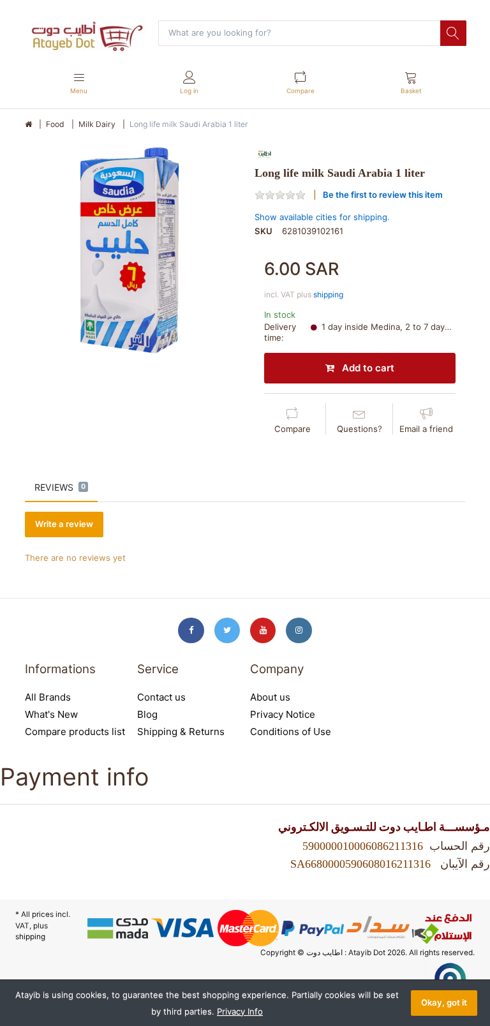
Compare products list (75, 731)
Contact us (161, 697)
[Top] (28, 124)
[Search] (453, 33)
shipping (328, 294)
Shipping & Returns (181, 731)
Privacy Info (240, 1011)
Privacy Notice (282, 714)
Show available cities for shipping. (322, 217)
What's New (51, 714)
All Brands (48, 697)
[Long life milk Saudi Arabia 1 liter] (130, 250)
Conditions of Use (290, 731)
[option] (130, 250)
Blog (147, 714)
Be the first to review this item (383, 195)
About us (270, 697)
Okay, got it (444, 1002)
